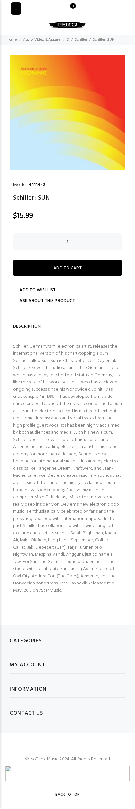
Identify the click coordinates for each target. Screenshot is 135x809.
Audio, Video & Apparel (42, 40)
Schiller (81, 40)
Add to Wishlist (37, 290)
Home (12, 40)
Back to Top (67, 794)
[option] (67, 112)
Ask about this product (47, 300)
